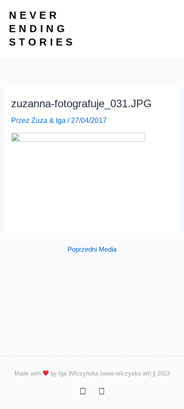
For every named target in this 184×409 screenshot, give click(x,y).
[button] (168, 29)
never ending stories (42, 28)
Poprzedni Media (92, 249)
